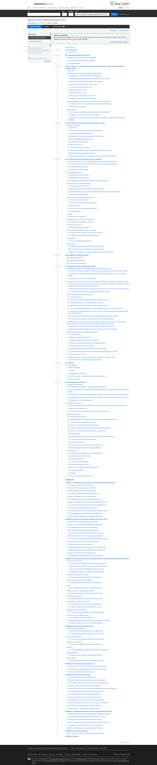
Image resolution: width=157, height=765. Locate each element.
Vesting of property (75, 334)
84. (69, 379)
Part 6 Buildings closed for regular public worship (80, 266)
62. (69, 300)
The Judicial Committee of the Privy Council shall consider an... (86, 533)
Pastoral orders (71, 238)
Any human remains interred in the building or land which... (85, 685)
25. (69, 142)
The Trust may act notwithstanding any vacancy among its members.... (88, 669)
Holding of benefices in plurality (79, 166)
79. (69, 359)
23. (69, 136)
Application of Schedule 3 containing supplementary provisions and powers (92, 252)
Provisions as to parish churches (79, 200)
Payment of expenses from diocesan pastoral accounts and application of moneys (93, 419)
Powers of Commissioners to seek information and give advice (88, 431)
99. (69, 433)
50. (69, 235)
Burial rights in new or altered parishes (78, 615)
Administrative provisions (74, 414)
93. (69, 416)
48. (69, 227)
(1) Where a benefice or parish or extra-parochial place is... (87, 623)
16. (69, 106)
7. (68, 78)
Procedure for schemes (73, 125)
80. (69, 367)
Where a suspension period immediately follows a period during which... (89, 722)
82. (69, 373)
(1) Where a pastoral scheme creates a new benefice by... (85, 582)
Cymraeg (127, 8)
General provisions (72, 450)
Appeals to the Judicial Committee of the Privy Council (90, 519)
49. (69, 232)
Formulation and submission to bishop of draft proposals (85, 75)
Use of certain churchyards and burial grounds (83, 208)
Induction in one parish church (78, 408)
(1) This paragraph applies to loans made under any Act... (85, 588)
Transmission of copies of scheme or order (82, 95)
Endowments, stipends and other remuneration (80, 219)
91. (69, 408)
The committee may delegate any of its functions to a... (83, 508)
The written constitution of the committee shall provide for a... (85, 499)
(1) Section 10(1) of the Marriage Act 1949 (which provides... (87, 612)
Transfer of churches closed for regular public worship (85, 359)
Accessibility (59, 754)
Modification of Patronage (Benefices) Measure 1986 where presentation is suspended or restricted (98, 397)
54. (69, 252)
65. (69, 308)
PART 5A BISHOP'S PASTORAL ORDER (76, 255)
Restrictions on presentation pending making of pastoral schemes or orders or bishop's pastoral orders (99, 394)
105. (69, 456)
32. (69, 166)
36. (69, 180)
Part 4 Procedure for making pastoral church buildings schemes (85, 123)
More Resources (57, 26)
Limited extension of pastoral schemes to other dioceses (86, 232)
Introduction (71, 70)
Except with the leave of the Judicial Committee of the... (84, 541)
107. (69, 461)
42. (69, 202)
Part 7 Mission (69, 363)
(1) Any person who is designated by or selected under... (85, 577)
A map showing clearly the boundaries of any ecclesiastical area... (88, 547)
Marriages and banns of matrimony (77, 609)
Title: (28, 11)
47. (69, 222)
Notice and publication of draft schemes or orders (83, 84)
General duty (71, 52)
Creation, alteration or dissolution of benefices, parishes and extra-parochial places (94, 164)
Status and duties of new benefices (80, 186)
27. (69, 147)
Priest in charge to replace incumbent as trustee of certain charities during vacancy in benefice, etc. (98, 405)
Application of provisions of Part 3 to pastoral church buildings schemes (90, 150)
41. (69, 200)
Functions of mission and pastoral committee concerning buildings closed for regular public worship (98, 271)
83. (69, 376)
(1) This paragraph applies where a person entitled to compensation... (89, 649)
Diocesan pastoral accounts (78, 416)
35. (69, 177)
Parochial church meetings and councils (78, 601)
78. (69, 354)
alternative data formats (57, 748)
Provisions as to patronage (78, 216)
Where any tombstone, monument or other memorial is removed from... (89, 702)
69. (69, 326)
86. (69, 389)
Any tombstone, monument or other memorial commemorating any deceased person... (92, 688)
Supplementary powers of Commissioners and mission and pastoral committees (93, 156)
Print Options (124, 30)
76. (69, 348)
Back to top (126, 742)
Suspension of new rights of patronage (81, 400)
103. (69, 445)
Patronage (70, 214)
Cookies (84, 754)
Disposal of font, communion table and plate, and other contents (88, 348)
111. (69, 473)
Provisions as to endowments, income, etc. (82, 222)
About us (44, 754)
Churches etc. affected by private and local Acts (84, 467)
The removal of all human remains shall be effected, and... (84, 694)
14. (69, 98)
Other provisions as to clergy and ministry (78, 183)
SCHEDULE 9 (69, 736)
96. (69, 425)
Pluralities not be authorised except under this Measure (87, 453)
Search (114, 14)
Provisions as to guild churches (80, 464)
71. (69, 334)
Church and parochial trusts (75, 596)
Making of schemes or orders (78, 90)
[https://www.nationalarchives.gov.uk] (120, 2)
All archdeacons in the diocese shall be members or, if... (84, 493)
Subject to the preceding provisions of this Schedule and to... (86, 516)
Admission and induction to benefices (77, 574)
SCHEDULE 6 (69, 675)
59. (69, 289)
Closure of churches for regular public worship (83, 202)
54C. (68, 263)
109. (69, 467)
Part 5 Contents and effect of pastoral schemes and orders (83, 159)
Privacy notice (76, 754)
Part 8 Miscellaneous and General (75, 382)
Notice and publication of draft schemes (81, 139)
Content (46, 26)
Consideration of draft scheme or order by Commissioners (86, 81)
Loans (68, 585)
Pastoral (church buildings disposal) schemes (80, 294)
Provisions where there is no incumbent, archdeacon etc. (87, 445)
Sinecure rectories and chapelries (80, 227)
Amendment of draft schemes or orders (81, 87)
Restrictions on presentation (75, 384)
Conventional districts (74, 63)
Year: (63, 11)
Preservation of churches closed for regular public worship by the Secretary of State (91, 357)
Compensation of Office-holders (83, 626)
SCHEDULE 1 (69, 482)
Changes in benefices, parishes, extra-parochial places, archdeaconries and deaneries (92, 161)
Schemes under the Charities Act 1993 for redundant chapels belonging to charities (94, 316)
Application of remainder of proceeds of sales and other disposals (89, 305)
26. (69, 144)
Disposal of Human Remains (82, 674)
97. (69, 428)
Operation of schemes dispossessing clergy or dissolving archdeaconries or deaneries (95, 191)
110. (69, 470)
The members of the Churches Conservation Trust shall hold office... (87, 666)
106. (69, 459)
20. (69, 127)
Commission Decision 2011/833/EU (55, 761)
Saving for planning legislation (79, 461)
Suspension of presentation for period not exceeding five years (88, 387)
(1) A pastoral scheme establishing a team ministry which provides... (88, 566)
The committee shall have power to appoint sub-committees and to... (87, 505)
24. (69, 139)
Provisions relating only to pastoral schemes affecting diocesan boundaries (88, 620)
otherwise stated (82, 759)
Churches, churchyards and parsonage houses (80, 197)
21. (69, 130)
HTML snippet (79, 748)
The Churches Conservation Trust (83, 663)
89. (69, 400)
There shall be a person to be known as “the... (81, 485)
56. (69, 273)
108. (69, 464)
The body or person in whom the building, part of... (82, 677)
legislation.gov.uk (41, 2)
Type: (76, 11)
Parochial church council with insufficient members (86, 447)
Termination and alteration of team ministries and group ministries (89, 180)
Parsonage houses (75, 211)
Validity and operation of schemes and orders (83, 98)
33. (69, 169)
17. (69, 112)
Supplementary (71, 109)
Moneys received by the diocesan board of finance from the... (85, 719)
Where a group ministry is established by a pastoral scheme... (87, 569)
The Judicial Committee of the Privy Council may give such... (86, 555)
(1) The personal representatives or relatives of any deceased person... (88, 683)
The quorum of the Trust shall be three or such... (82, 672)
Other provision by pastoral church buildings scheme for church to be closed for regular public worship (99, 289)
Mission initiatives (72, 365)
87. (69, 394)
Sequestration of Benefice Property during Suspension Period (92, 711)
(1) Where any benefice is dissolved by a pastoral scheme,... (86, 598)
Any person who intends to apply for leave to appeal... (83, 521)
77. (69, 351)
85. (69, 387)
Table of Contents (34, 26)
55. (69, 271)
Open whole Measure (36, 48)
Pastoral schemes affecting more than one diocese (81, 230)
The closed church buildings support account (83, 422)
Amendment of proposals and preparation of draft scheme (86, 136)
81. (69, 370)
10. (69, 87)
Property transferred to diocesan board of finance (81, 591)
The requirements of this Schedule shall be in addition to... (85, 705)
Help (39, 754)
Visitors (72, 370)
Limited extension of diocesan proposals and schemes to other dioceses (91, 104)
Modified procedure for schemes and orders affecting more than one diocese (89, 101)
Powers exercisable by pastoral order (81, 241)
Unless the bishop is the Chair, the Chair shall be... (82, 490)
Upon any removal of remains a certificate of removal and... (85, 697)
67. (69, 316)
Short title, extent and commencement (81, 476)
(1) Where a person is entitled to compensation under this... (86, 655)
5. (67, 70)
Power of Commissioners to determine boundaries (84, 425)
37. (69, 186)
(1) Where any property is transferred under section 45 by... (86, 593)
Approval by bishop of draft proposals (81, 133)
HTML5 (73, 748)
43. (69, 205)
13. (69, 95)
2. (67, 57)
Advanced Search (124, 14)
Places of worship (75, 205)
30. (69, 156)
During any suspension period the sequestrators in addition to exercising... (89, 714)
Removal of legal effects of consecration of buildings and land (88, 343)
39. (69, 191)
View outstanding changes (120, 42)
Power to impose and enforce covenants (81, 346)
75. (69, 346)
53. (69, 249)
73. (69, 340)
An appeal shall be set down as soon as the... (81, 544)
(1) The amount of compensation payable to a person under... (86, 639)
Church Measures (32, 23)
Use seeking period (75, 297)
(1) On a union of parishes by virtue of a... (82, 617)
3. (67, 60)
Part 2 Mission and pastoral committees (77, 55)
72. (69, 337)
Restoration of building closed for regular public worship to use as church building (93, 329)
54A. (68, 257)
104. (69, 453)
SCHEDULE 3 (69, 558)
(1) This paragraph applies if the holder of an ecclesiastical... (86, 633)
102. (69, 442)
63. (69, 302)
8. (68, 81)
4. (67, 63)
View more (47, 61)
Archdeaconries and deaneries (79, 169)
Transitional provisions (77, 470)
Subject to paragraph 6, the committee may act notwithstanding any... (88, 502)
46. (69, 216)
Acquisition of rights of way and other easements (84, 340)
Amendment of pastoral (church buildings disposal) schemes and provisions (92, 326)
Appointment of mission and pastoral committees (82, 57)
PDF (85, 748)
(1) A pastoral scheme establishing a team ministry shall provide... (88, 563)
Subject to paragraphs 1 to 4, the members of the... (82, 496)
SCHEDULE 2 (69, 519)
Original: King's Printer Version (38, 58)
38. (69, 189)
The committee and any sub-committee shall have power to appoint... (88, 510)
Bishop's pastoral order (76, 257)
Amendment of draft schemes (78, 142)
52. (69, 246)
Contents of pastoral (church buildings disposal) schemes (86, 302)
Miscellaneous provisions (74, 403)
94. (69, 419)
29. (69, 153)
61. (69, 297)
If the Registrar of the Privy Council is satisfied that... (83, 527)
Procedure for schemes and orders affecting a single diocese (84, 73)
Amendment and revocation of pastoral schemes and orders (87, 249)
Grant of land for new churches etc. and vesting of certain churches (89, 411)
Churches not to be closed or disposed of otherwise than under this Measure (92, 319)
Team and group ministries (74, 172)
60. (69, 291)
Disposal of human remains (78, 354)
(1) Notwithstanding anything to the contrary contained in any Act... (87, 716)
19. (69, 117)
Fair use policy (93, 754)
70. (69, 329)
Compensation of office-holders (79, 194)
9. (68, 84)
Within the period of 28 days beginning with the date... (83, 530)
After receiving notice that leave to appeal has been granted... (85, 536)
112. (69, 476)
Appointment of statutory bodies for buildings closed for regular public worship (89, 268)
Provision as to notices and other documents (83, 439)
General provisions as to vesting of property (79, 580)
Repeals (73, 473)
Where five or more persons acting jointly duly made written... (85, 524)
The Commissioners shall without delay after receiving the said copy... (88, 538)
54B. (68, 260)
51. (69, 241)
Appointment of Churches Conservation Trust (83, 278)
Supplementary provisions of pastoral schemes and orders (87, 246)
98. (69, 431)
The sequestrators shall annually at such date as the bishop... (85, 725)
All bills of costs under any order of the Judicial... (83, 553)
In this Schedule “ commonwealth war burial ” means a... (85, 708)
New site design (32, 754)
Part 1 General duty (71, 50)
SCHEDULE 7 (69, 711)
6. (68, 75)
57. (69, 278)
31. (69, 164)
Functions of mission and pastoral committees (81, 60)
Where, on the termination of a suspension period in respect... (85, 728)
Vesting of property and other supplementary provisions (82, 332)
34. (69, 175)
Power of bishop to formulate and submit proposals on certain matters (90, 112)
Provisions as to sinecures (74, 225)
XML (88, 748)
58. (69, 284)
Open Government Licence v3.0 (60, 759)
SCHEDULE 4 (69, 626)
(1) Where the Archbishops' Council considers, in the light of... (87, 660)
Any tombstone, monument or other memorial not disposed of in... (86, 691)
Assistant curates (75, 433)
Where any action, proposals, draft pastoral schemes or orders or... (86, 733)
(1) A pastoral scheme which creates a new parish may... (86, 604)
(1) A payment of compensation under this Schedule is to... (86, 644)
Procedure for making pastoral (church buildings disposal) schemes (89, 300)
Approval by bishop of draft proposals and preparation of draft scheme (89, 78)
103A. (69, 447)
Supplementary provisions (77, 260)
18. (69, 115)
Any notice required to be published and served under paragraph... (87, 680)
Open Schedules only (36, 52)
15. (69, 104)
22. (69, 133)
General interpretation (77, 459)
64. (69, 305)
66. (69, 311)
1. (67, 52)
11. (69, 90)
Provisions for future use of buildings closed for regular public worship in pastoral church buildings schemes (98, 281)
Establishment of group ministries (79, 177)
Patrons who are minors (78, 442)
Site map (51, 754)
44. (69, 208)
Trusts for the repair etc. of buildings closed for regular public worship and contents (94, 351)
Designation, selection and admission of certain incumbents (87, 189)
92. (69, 411)
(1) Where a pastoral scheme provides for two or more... (86, 607)
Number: (71, 11)
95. (69, 422)
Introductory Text (70, 47)
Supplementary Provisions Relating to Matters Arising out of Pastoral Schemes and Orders (101, 558)
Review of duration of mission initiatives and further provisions (88, 376)
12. (69, 93)
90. (69, 405)
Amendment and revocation (78, 263)
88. (69, 397)
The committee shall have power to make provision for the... (86, 513)
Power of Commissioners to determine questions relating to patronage (90, 428)
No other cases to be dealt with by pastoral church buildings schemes (90, 291)
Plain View (113, 30)
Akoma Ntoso (95, 748)
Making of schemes (75, 144)
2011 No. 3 (42, 23)
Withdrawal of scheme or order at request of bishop (84, 115)
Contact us (68, 754)
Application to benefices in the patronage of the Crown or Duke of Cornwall (92, 436)
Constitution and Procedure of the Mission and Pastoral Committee (94, 482)
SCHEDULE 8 (69, 731)
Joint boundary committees (78, 106)
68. (69, 319)
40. (69, 194)
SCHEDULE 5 (69, 664)
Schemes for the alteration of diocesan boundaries (84, 235)
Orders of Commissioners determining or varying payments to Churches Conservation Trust (96, 308)
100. (69, 436)
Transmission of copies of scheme (80, 147)
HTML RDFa (103, 748)
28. (69, 150)
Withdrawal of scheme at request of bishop (82, 153)
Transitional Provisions (80, 731)
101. (69, 439)
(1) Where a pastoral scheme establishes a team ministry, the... (87, 572)
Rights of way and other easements (80, 337)
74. (69, 343)
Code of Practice (75, 379)
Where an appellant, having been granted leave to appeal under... (87, 550)
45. (69, 211)
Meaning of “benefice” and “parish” (81, 456)
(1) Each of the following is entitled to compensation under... (86, 631)
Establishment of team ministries (79, 175)
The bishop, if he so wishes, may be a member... (82, 488)
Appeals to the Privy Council (78, 93)
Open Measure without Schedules (39, 50)
